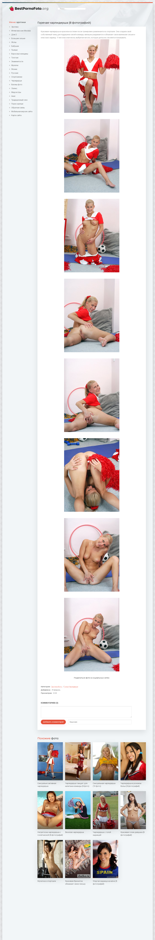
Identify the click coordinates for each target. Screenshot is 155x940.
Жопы (13, 42)
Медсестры (16, 92)
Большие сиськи (18, 38)
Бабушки (15, 46)
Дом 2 (14, 34)
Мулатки (14, 65)
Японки (14, 69)
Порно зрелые (17, 104)
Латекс (14, 88)
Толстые (14, 58)
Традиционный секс (19, 100)
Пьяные (14, 50)
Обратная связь (18, 108)
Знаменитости (17, 61)
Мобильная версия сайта (21, 111)
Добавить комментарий (53, 722)
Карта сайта (16, 115)
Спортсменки (16, 77)
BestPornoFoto (32, 8)
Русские (14, 73)
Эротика (14, 27)
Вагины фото (16, 85)
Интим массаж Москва (21, 31)
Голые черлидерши (71, 687)
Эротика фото (56, 687)
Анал (13, 96)
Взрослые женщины (19, 54)
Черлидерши (16, 81)
